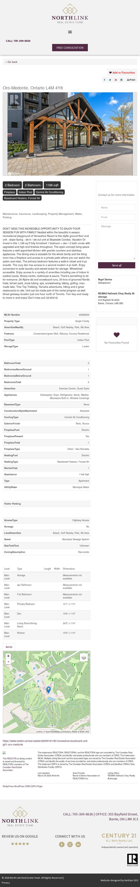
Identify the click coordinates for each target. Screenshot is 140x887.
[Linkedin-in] (78, 844)
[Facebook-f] (62, 844)
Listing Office (113, 772)
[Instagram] (70, 844)
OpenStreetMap (53, 731)
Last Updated (44, 772)
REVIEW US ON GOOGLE (20, 836)
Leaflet (39, 731)
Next (134, 134)
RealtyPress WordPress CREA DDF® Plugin (22, 786)
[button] (70, 32)
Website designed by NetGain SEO (119, 880)
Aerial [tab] (9, 647)
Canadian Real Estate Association (12, 768)
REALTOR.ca (13, 758)
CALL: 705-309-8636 (18, 41)
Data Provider (79, 772)
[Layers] (84, 657)
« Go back (11, 62)
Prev (5, 134)
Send (115, 265)
